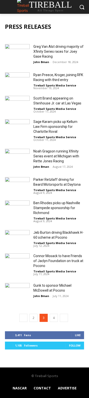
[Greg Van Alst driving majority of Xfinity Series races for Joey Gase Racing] (17, 52)
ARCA (10, 36)
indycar (24, 36)
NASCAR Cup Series (62, 36)
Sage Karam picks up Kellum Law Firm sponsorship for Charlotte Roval (55, 126)
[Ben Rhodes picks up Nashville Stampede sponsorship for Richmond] (17, 208)
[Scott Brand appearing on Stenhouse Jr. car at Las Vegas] (17, 104)
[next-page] (64, 318)
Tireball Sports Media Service (54, 85)
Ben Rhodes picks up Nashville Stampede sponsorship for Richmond (56, 208)
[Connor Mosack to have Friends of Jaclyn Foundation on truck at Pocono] (17, 261)
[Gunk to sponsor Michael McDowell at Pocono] (17, 291)
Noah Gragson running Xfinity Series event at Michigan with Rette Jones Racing (56, 156)
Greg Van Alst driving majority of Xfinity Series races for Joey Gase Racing (58, 51)
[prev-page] (23, 318)
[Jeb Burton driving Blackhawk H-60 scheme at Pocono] (17, 238)
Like (78, 335)
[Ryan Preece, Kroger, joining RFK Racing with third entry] (17, 80)
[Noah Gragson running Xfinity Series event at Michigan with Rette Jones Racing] (17, 157)
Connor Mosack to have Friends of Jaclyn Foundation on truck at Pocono (58, 261)
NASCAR (39, 36)
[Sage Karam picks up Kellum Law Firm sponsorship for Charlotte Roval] (17, 127)
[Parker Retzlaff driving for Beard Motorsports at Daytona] (17, 185)
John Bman (41, 62)
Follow (75, 345)
